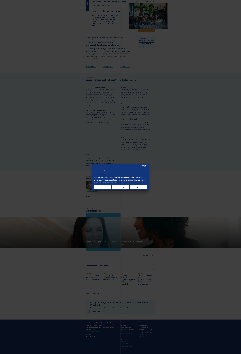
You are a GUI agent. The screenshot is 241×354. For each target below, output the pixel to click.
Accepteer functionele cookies (102, 187)
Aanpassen (119, 187)
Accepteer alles (138, 187)
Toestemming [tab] (102, 170)
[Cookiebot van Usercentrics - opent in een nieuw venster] (141, 166)
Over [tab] (139, 170)
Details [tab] (120, 170)
